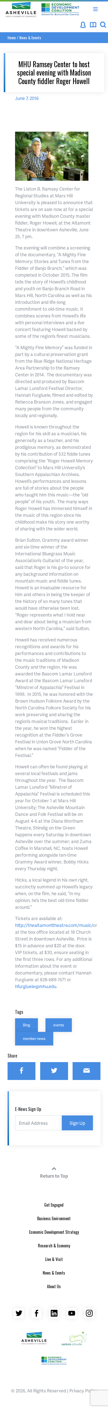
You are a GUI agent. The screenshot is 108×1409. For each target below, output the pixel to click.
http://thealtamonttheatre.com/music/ (54, 925)
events (58, 1024)
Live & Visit (54, 1259)
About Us (54, 1286)
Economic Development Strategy (54, 1232)
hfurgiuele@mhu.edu (35, 986)
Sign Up (77, 1123)
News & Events (30, 37)
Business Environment (54, 1218)
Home (12, 37)
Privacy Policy (83, 1390)
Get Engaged (54, 1205)
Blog (26, 1024)
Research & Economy (54, 1246)
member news (34, 1038)
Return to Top (54, 1176)
